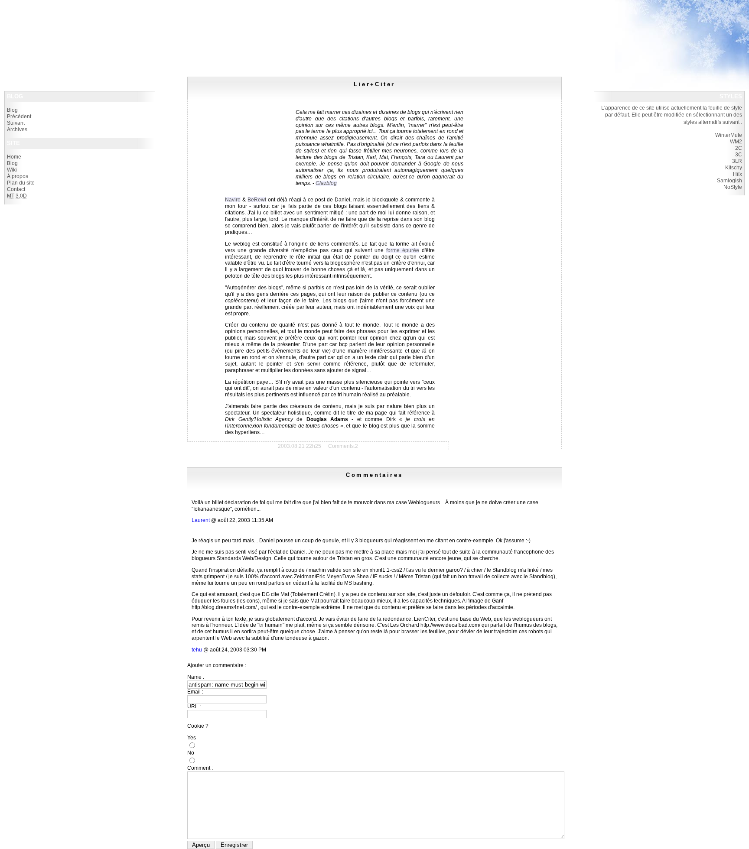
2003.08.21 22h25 (299, 446)
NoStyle (732, 187)
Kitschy (733, 167)
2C (738, 148)
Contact (16, 189)
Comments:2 (343, 446)
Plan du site (21, 182)
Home (14, 156)
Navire (233, 199)
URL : (194, 706)
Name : (195, 677)
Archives (17, 129)
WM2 (736, 141)
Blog (12, 110)
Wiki (12, 169)
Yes (191, 737)
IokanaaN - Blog (32, 8)
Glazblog (326, 183)
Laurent (201, 520)
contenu (72, 21)
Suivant (16, 123)
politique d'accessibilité (40, 21)
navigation (92, 21)
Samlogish (729, 180)
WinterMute (728, 135)
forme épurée (402, 250)
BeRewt (256, 199)
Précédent (19, 116)
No (190, 752)
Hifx (737, 174)
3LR (737, 161)
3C (738, 154)
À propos (17, 176)
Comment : (200, 768)
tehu (197, 649)
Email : (195, 691)
